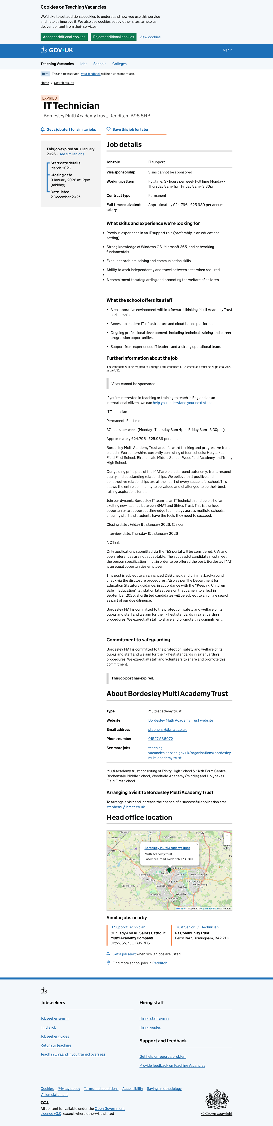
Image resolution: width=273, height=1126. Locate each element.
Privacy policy (69, 1088)
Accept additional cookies (64, 37)
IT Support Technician (128, 927)
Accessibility (132, 1088)
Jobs (83, 63)
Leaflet (182, 908)
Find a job (48, 1027)
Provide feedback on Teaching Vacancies (172, 1065)
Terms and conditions (101, 1088)
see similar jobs (71, 154)
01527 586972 (160, 738)
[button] (169, 870)
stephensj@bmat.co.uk (167, 729)
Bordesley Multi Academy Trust (167, 848)
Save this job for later (130, 129)
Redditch (159, 963)
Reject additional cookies (113, 37)
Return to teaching (56, 1045)
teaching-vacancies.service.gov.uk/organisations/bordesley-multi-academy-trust (190, 753)
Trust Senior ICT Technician (197, 927)
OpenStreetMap (209, 908)
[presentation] (169, 870)
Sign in (227, 50)
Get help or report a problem (162, 1056)
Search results (64, 83)
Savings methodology (164, 1088)
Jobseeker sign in (55, 1018)
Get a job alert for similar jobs (71, 129)
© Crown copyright (216, 1113)
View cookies (150, 37)
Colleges (119, 63)
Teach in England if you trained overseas (73, 1054)
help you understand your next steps (182, 402)
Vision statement (54, 1094)
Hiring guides (150, 1027)
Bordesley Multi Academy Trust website (180, 720)
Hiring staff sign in (154, 1018)
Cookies (47, 1088)
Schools (99, 63)
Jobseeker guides (55, 1036)
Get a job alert (124, 954)
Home (45, 83)
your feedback (91, 74)
